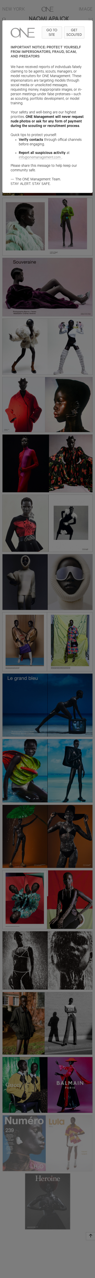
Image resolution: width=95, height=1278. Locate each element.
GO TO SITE (51, 32)
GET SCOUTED (74, 32)
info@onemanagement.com (40, 158)
